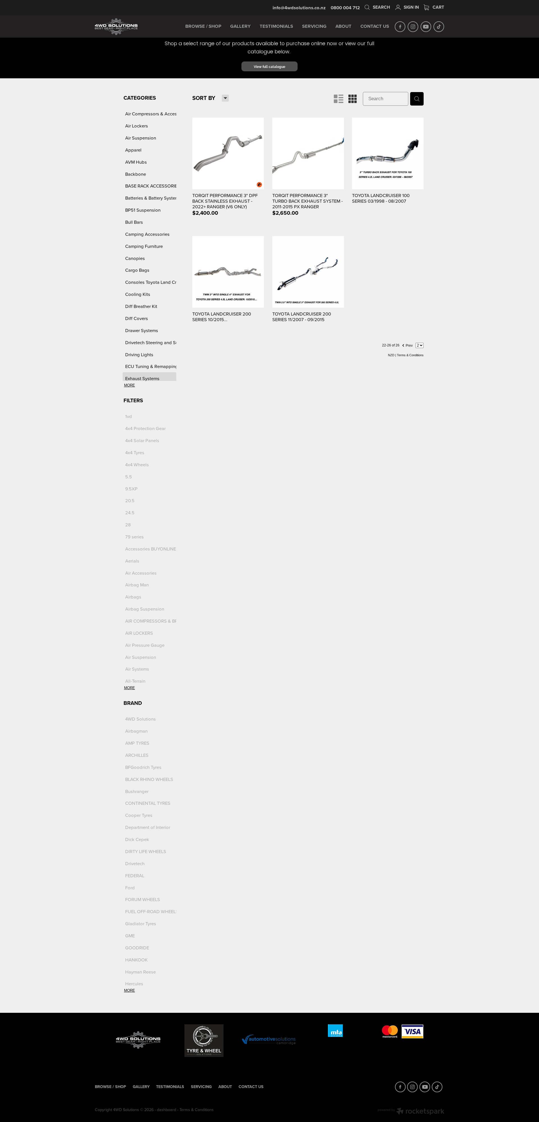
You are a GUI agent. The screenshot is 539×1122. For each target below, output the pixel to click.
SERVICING (314, 26)
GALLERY (240, 26)
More (129, 385)
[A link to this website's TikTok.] (438, 26)
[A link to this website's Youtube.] (426, 26)
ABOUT (343, 26)
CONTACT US (374, 26)
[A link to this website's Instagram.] (413, 26)
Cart (437, 7)
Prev (407, 344)
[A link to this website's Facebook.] (400, 26)
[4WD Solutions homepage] (130, 26)
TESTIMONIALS (276, 26)
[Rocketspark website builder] (411, 1111)
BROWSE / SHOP (203, 26)
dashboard (166, 1109)
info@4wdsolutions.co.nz (299, 7)
